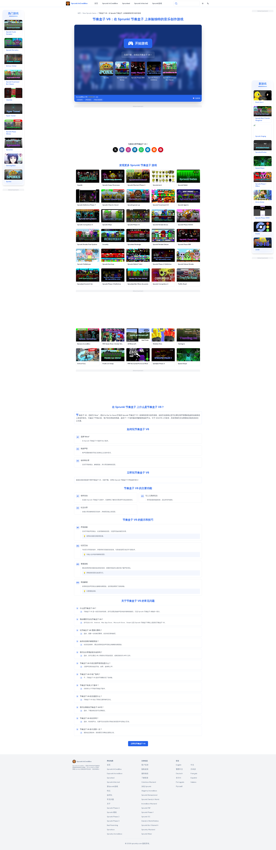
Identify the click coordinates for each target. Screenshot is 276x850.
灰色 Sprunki (146, 786)
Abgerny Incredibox (149, 791)
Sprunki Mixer (146, 834)
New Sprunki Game (89, 13)
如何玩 (109, 795)
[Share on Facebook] (121, 149)
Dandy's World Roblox (150, 821)
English (178, 765)
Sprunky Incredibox (114, 834)
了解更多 (144, 778)
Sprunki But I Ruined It (149, 825)
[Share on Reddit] (154, 149)
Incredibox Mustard (149, 804)
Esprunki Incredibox (114, 773)
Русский (179, 786)
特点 (108, 791)
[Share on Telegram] (147, 149)
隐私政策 (144, 769)
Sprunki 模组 (112, 812)
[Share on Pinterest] (160, 149)
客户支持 (144, 765)
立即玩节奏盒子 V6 (138, 743)
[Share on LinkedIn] (134, 149)
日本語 (193, 769)
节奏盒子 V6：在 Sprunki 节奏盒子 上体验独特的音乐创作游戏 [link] (120, 13)
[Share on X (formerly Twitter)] (115, 149)
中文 (192, 765)
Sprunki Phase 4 (113, 808)
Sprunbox (111, 829)
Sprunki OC (145, 816)
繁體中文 (179, 769)
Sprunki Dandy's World (150, 799)
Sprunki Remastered (149, 795)
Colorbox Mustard (148, 782)
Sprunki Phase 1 (147, 812)
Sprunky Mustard (148, 829)
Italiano (193, 782)
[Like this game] (193, 98)
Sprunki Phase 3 (113, 821)
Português (180, 782)
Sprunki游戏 (157, 3)
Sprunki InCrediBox (110, 3)
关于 (108, 804)
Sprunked (126, 3)
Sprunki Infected (141, 3)
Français (194, 773)
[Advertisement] (13, 223)
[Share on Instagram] (128, 149)
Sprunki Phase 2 (113, 816)
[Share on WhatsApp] (141, 149)
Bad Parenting (112, 825)
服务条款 (144, 773)
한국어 (178, 778)
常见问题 (110, 799)
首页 (96, 3)
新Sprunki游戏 (112, 786)
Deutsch (179, 773)
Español (194, 778)
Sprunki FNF (146, 808)
